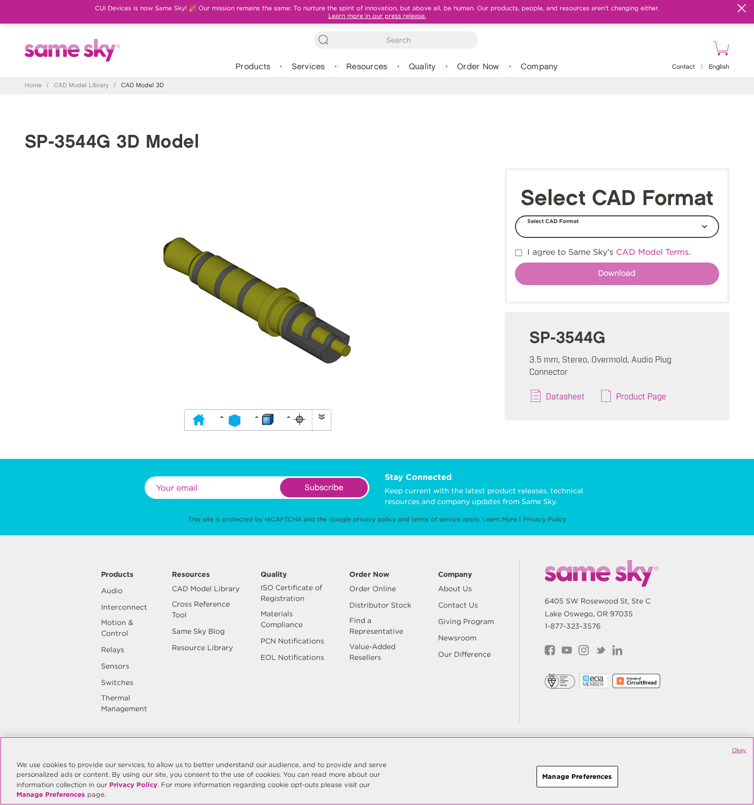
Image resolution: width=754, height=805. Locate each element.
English (719, 67)
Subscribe (324, 488)
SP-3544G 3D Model (112, 142)
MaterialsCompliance (282, 619)
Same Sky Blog (198, 631)
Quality (422, 67)
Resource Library (202, 647)
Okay (739, 750)
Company (539, 67)
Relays (112, 650)
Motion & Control (117, 627)
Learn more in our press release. (377, 15)
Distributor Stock (380, 605)
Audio (112, 591)
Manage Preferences (50, 794)
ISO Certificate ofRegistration (291, 592)
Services (308, 67)
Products (252, 67)
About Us (455, 589)
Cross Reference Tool (201, 609)
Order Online (372, 589)
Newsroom (457, 638)
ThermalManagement (124, 703)
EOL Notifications (292, 657)
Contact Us (458, 605)
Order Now (478, 67)
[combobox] (396, 40)
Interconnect (124, 607)
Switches (117, 682)
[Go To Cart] (719, 49)
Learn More (500, 519)
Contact (683, 67)
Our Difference (464, 654)
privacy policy (374, 519)
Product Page (641, 396)
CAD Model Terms (652, 252)
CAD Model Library (81, 85)
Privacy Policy (544, 519)
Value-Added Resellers (372, 651)
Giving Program (466, 621)
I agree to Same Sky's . (609, 252)
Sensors (115, 666)
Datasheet (565, 396)
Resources (366, 67)
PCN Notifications (292, 641)
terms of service (436, 519)
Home (33, 85)
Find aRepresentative (376, 625)
